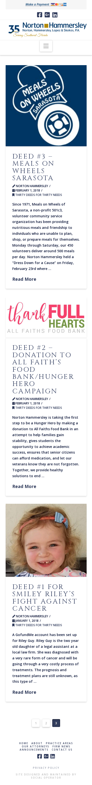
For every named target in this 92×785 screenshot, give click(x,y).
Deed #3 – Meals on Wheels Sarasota (33, 167)
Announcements (34, 749)
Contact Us (62, 749)
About (37, 743)
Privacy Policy (46, 768)
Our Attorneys (35, 746)
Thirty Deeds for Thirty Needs (38, 195)
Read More (24, 279)
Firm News (61, 746)
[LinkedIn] (54, 15)
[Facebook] (39, 15)
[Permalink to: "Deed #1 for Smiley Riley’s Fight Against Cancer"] (46, 540)
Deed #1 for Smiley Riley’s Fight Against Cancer (45, 597)
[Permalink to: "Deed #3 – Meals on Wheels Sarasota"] (46, 105)
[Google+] (47, 15)
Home (23, 743)
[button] (46, 46)
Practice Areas (59, 743)
